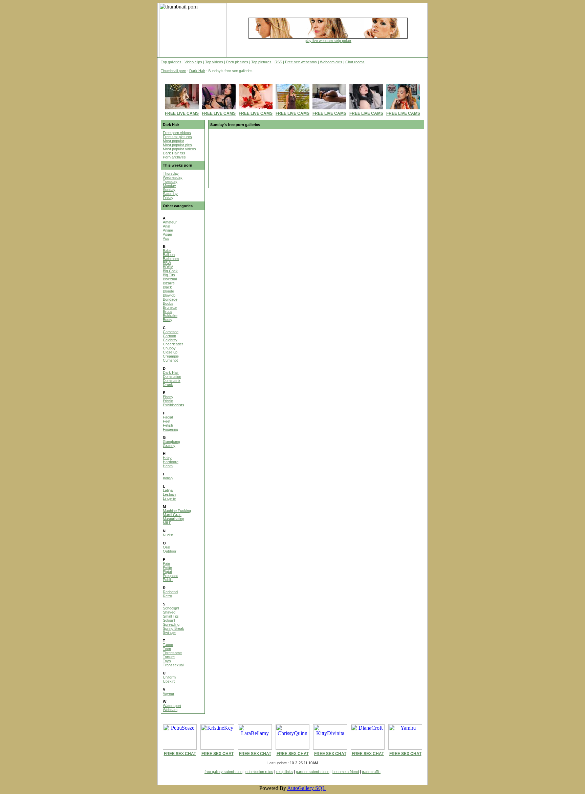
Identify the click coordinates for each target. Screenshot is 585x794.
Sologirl (169, 620)
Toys (167, 661)
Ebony (168, 397)
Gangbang (171, 441)
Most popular (173, 141)
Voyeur (168, 693)
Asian (167, 234)
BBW (167, 263)
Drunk (168, 385)
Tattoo (168, 645)
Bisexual (170, 279)
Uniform (169, 677)
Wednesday (172, 177)
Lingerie (169, 498)
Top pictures (261, 62)
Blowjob (169, 295)
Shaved (169, 612)
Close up (170, 352)
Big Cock (170, 271)
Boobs (168, 303)
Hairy (167, 458)
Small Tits (171, 616)
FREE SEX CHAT (180, 753)
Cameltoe (170, 332)
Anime (168, 230)
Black (167, 287)
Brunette (170, 307)
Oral (166, 547)
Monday (169, 186)
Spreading (171, 624)
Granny (169, 446)
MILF (167, 523)
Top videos (214, 62)
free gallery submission (223, 772)
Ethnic (168, 401)
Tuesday (170, 181)
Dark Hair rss (174, 153)
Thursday (171, 173)
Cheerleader (173, 344)
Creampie (171, 356)
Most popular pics (177, 145)
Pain (166, 563)
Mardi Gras (172, 515)
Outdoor (169, 551)
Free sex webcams (301, 62)
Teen (167, 649)
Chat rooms (355, 62)
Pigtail (167, 572)
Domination (172, 376)
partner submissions (312, 772)
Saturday (170, 194)
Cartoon (169, 336)
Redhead (170, 592)
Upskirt (169, 681)
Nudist (168, 535)
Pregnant (170, 576)
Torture (169, 657)
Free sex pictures (177, 137)
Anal (166, 226)
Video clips (193, 62)
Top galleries (171, 62)
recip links (284, 772)
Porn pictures (237, 62)
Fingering (170, 429)
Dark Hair (197, 71)
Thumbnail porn (173, 71)
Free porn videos (177, 133)
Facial (168, 417)
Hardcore (170, 462)
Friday (168, 198)
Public (168, 580)
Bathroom (171, 259)
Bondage (170, 299)
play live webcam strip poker (328, 41)
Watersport (172, 706)
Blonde (168, 291)
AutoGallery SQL (306, 788)
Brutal (167, 311)
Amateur (170, 222)
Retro (167, 596)
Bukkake (170, 316)
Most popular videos (179, 149)
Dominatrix (171, 381)
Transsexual (173, 665)
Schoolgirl (171, 608)
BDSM (168, 267)
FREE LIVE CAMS (182, 113)
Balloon (169, 255)
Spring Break (173, 628)
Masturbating (173, 519)
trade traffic (371, 772)
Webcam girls (331, 62)
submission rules (259, 772)
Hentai (168, 466)
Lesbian (169, 494)
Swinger (169, 632)
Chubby (169, 348)
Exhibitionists (173, 405)
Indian (168, 478)
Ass (166, 238)
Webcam (170, 710)
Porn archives (174, 157)
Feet (166, 421)
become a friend (345, 772)
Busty (167, 320)
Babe (167, 251)
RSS (278, 62)
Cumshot (170, 360)
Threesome (172, 653)
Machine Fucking (177, 511)
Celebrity (170, 340)
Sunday (169, 190)
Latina (168, 490)
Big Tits (169, 275)
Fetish (168, 425)
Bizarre (169, 283)
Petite (167, 567)
